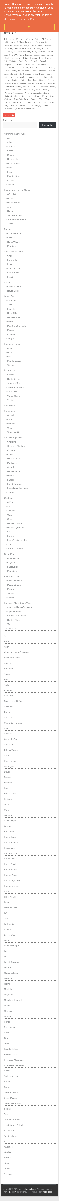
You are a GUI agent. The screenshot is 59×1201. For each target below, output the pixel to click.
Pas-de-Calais (28, 90)
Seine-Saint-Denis (21, 99)
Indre (35, 74)
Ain (46, 39)
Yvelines (8, 109)
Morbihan (35, 86)
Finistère (13, 61)
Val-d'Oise (37, 102)
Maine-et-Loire (11, 83)
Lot (29, 80)
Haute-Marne (22, 67)
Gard (21, 61)
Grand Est (9, 296)
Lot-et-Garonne (39, 80)
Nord (7, 90)
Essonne (33, 58)
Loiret (23, 80)
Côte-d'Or (13, 55)
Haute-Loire (10, 67)
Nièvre (52, 86)
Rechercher (8, 120)
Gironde (34, 61)
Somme (34, 99)
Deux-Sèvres (46, 55)
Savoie (30, 96)
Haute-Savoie (48, 67)
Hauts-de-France (12, 344)
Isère (7, 77)
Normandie (9, 411)
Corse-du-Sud (14, 286)
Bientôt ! (9, 33)
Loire (51, 77)
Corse (7, 282)
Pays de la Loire (12, 576)
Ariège (26, 45)
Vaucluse (13, 105)
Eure (41, 58)
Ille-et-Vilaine (25, 74)
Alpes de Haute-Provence (22, 42)
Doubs (17, 58)
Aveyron (48, 45)
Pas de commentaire (26, 109)
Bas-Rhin (8, 48)
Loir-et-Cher (41, 77)
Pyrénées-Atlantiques (14, 93)
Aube (33, 45)
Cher (34, 52)
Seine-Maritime (14, 432)
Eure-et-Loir (13, 260)
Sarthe (22, 96)
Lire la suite (9, 115)
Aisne (52, 39)
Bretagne (8, 229)
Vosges (37, 105)
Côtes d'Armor (25, 55)
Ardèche (8, 45)
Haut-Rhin (17, 64)
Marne (31, 83)
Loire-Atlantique (12, 80)
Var (6, 105)
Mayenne (51, 83)
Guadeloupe (45, 61)
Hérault (13, 74)
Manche (23, 83)
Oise (13, 90)
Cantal (45, 48)
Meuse (26, 86)
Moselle (44, 86)
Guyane (8, 64)
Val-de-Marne (49, 102)
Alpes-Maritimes (42, 42)
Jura (12, 77)
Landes (31, 77)
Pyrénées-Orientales (33, 93)
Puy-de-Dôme (42, 90)
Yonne (45, 105)
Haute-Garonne (42, 64)
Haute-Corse (29, 64)
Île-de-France (10, 370)
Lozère (51, 80)
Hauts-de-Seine (14, 379)
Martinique (40, 83)
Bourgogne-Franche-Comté (17, 190)
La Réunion (21, 77)
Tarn (41, 99)
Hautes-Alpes (23, 71)
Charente (8, 52)
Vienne (30, 105)
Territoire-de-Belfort (22, 102)
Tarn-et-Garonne (15, 548)
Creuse (36, 55)
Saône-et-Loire (11, 96)
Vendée (22, 105)
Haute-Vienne (10, 71)
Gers (27, 61)
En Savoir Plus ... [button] (28, 19)
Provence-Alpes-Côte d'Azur (17, 603)
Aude (40, 45)
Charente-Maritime (22, 52)
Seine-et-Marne (41, 96)
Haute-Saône (35, 67)
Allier (7, 42)
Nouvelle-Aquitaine (13, 437)
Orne (19, 90)
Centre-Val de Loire (13, 251)
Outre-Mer (9, 554)
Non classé (9, 405)
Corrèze (41, 52)
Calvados (36, 48)
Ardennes (18, 45)
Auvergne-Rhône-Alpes (15, 134)
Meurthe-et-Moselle (13, 86)
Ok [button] (29, 27)
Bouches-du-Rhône (22, 48)
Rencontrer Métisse (14, 39)
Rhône (46, 93)
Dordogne (9, 58)
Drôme (25, 58)
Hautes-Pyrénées (38, 71)
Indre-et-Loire (45, 74)
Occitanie (8, 498)
